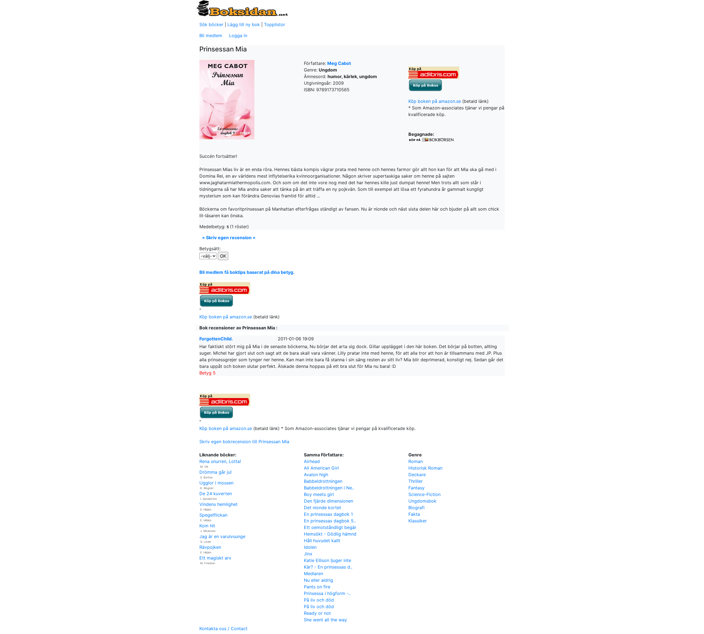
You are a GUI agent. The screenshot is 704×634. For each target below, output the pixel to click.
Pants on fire (317, 586)
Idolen (310, 547)
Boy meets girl (319, 494)
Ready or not (317, 613)
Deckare (417, 474)
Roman (415, 461)
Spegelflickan (213, 515)
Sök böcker (211, 24)
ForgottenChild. (216, 338)
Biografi (416, 507)
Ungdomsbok (422, 501)
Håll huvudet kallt (322, 540)
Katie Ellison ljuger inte (327, 560)
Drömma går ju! (215, 472)
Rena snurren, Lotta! (220, 461)
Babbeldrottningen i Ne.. (329, 487)
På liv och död (319, 600)
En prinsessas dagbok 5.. (330, 520)
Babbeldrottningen (323, 481)
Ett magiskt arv (215, 558)
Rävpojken (210, 547)
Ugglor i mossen (216, 483)
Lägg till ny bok (243, 24)
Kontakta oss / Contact (223, 628)
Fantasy (416, 487)
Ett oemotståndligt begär (330, 527)
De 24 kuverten (215, 493)
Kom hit (207, 525)
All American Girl (321, 468)
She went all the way (325, 619)
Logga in (238, 35)
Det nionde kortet (322, 507)
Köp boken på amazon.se (434, 101)
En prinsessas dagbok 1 (328, 514)
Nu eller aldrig (318, 580)
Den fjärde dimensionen (328, 501)
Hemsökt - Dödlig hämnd (330, 534)
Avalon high (316, 474)
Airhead (312, 461)
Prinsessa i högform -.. (327, 593)
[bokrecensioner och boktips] (242, 8)
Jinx (308, 553)
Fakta (414, 514)
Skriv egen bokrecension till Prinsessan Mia (244, 441)
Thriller (415, 481)
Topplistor (274, 24)
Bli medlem (210, 35)
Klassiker (417, 520)
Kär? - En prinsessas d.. (328, 567)
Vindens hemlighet (218, 504)
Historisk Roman (425, 468)
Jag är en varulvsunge (222, 536)
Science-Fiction (424, 494)
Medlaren (313, 573)
